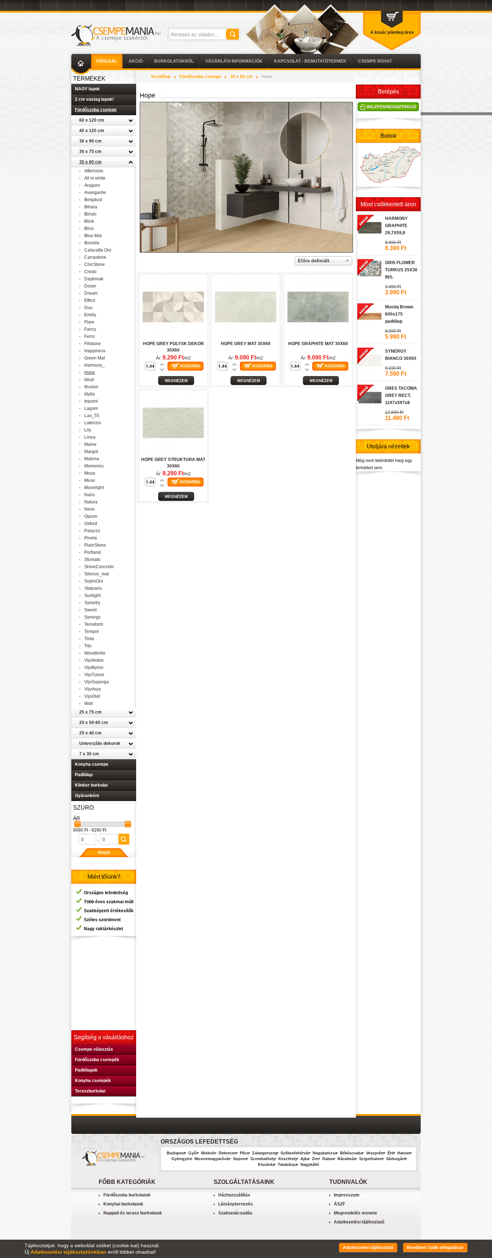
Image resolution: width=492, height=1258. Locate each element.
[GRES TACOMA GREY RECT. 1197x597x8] (369, 396)
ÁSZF (339, 1204)
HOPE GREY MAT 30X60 (245, 343)
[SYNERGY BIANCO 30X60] (369, 359)
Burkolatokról (174, 61)
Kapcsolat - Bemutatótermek (310, 61)
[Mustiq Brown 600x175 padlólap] (369, 315)
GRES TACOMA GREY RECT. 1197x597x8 (401, 395)
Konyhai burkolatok (123, 1204)
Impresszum (346, 1195)
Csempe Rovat (375, 61)
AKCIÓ (136, 61)
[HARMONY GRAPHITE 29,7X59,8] (369, 226)
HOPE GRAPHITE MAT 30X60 (318, 343)
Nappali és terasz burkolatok (132, 1213)
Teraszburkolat (90, 1091)
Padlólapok (86, 1070)
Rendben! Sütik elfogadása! (435, 1247)
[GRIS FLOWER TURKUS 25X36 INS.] (369, 267)
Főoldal (107, 61)
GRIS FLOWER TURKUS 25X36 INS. (401, 270)
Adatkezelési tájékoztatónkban (68, 1252)
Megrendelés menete (355, 1213)
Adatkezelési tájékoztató (359, 1222)
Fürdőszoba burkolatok (127, 1195)
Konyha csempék (93, 1080)
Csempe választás (94, 1049)
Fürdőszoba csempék (97, 1059)
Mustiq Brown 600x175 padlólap (399, 314)
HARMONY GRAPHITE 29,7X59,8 (396, 225)
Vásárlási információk (234, 61)
